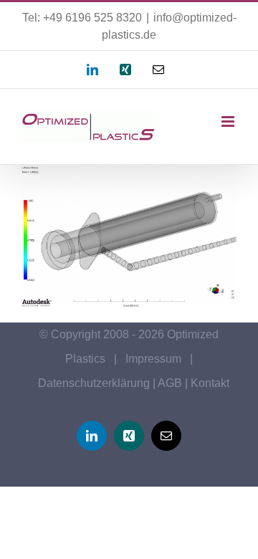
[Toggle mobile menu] (228, 121)
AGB (170, 383)
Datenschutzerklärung (94, 383)
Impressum (153, 359)
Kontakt (210, 383)
